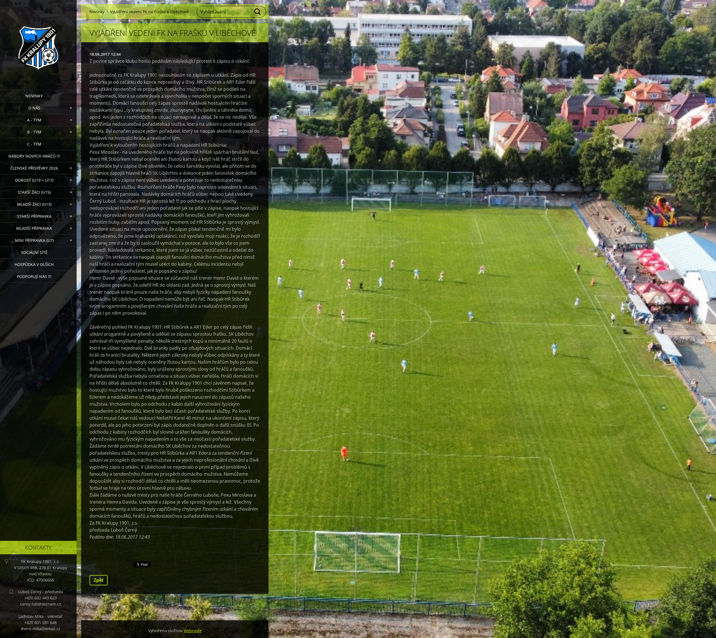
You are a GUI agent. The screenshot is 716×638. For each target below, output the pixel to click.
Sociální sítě (34, 252)
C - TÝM (34, 144)
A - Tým (34, 120)
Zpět (98, 580)
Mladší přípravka (34, 228)
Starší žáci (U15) (34, 192)
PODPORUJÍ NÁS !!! (34, 276)
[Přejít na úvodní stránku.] (38, 41)
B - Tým (34, 132)
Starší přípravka (34, 216)
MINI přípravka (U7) (34, 240)
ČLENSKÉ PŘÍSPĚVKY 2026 (34, 168)
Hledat (258, 12)
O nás (34, 108)
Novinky (34, 96)
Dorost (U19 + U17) (34, 180)
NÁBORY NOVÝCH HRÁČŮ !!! (34, 156)
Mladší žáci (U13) (34, 204)
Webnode (193, 630)
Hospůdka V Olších (34, 264)
